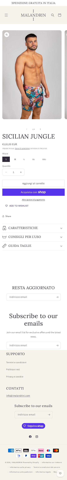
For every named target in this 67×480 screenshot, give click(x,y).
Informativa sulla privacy (20, 467)
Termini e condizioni (16, 362)
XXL (45, 160)
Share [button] (8, 216)
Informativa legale (43, 472)
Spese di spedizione (22, 148)
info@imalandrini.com (18, 395)
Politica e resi (13, 369)
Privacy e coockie (14, 376)
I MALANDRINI (17, 462)
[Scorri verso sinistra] (26, 129)
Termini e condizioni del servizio (47, 467)
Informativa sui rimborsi (52, 462)
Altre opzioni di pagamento (33, 199)
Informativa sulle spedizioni (21, 472)
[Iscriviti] (57, 297)
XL (35, 160)
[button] (6, 15)
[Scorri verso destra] (40, 129)
